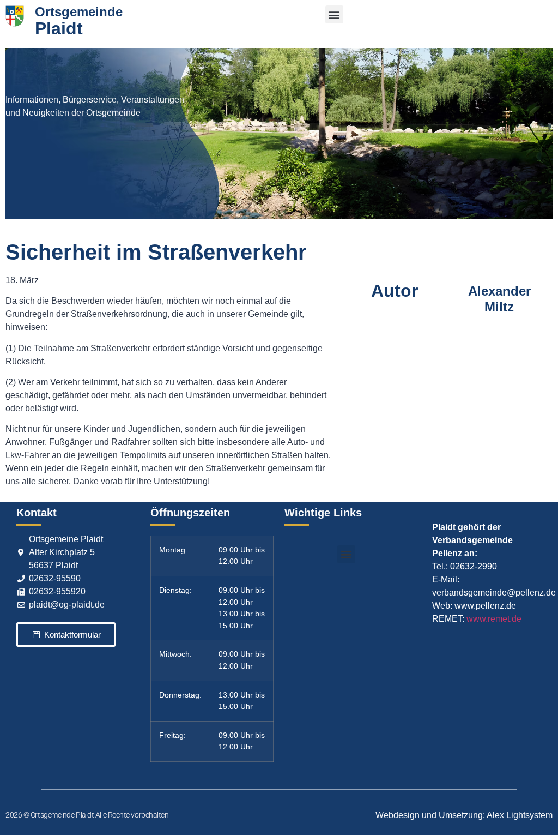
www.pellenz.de (485, 605)
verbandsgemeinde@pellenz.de (494, 592)
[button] (334, 14)
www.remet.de (493, 618)
